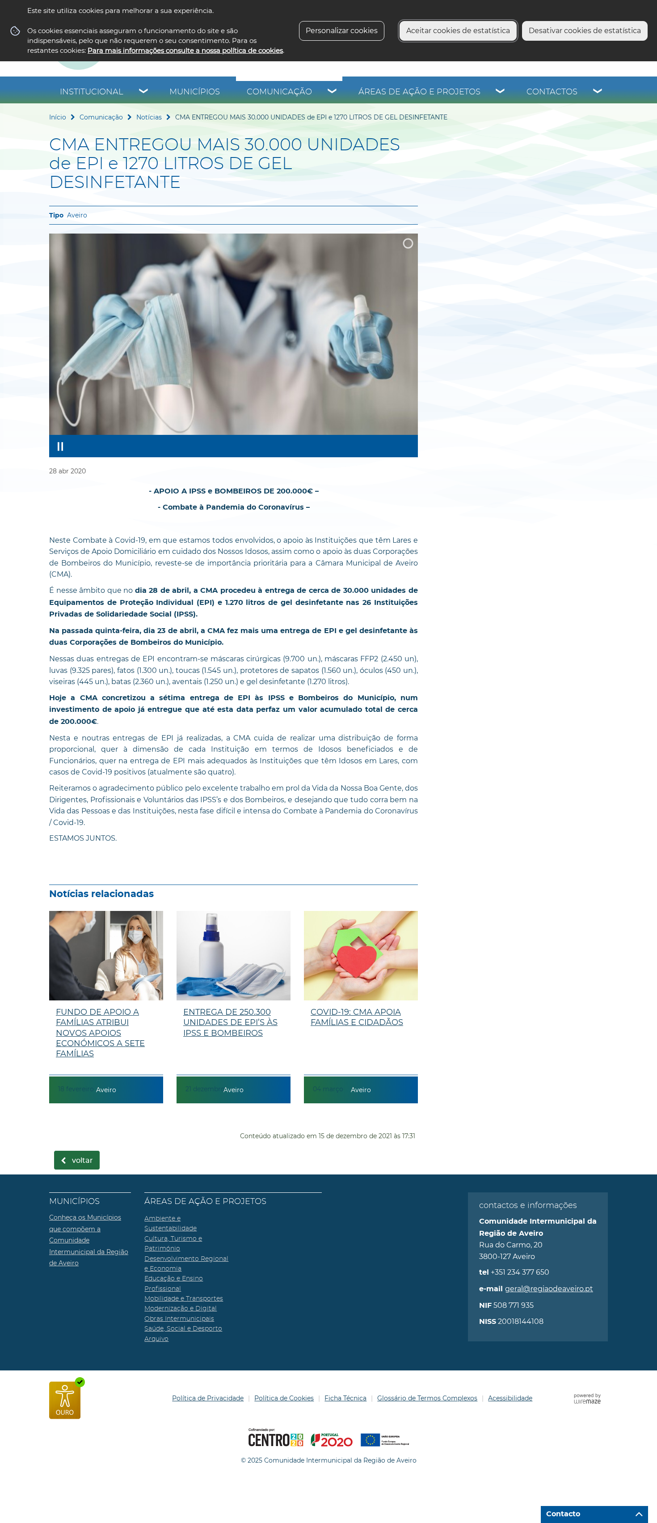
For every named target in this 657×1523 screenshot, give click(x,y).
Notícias (149, 117)
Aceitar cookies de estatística (458, 30)
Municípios (194, 92)
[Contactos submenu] (598, 92)
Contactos (551, 92)
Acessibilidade (510, 1398)
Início (57, 117)
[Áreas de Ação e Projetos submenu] (500, 92)
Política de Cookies (284, 1398)
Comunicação (279, 92)
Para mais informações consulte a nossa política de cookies (185, 50)
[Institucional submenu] (144, 92)
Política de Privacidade (208, 1398)
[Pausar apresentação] (60, 446)
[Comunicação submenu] (332, 92)
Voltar (82, 1160)
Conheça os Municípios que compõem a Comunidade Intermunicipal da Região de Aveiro (88, 1240)
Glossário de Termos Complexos (427, 1398)
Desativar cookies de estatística (585, 30)
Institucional (91, 92)
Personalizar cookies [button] (342, 30)
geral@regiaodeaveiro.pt (549, 1289)
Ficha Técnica (345, 1398)
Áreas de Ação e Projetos (419, 92)
